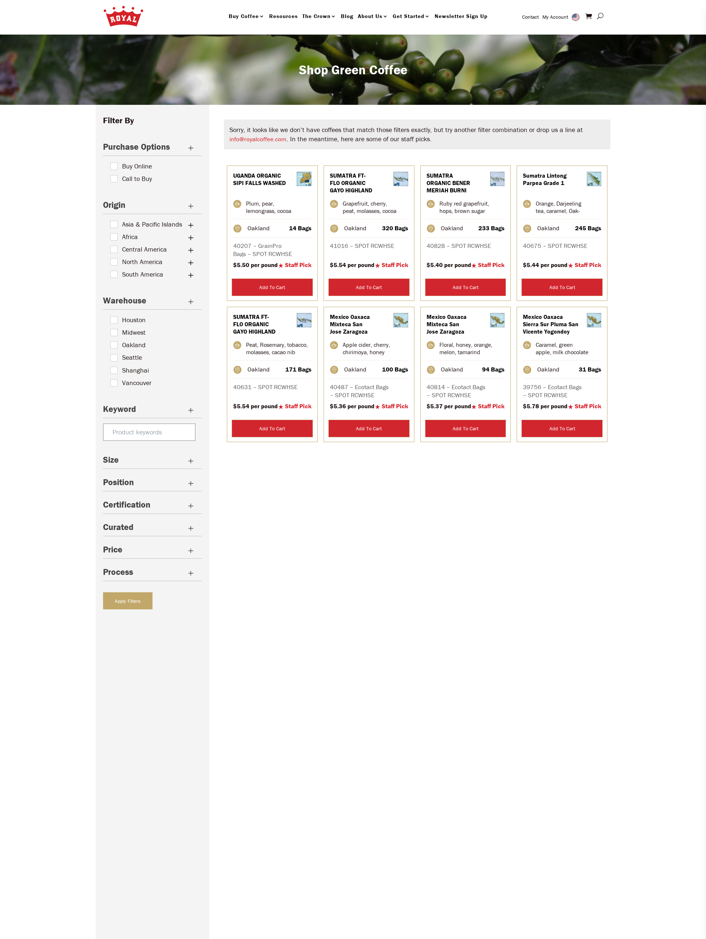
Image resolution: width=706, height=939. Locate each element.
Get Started (408, 16)
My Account (555, 17)
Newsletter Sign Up (461, 16)
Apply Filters (128, 601)
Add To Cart (272, 287)
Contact (530, 17)
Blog (347, 16)
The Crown (316, 16)
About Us (370, 16)
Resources (283, 16)
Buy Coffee (244, 16)
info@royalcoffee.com (257, 139)
